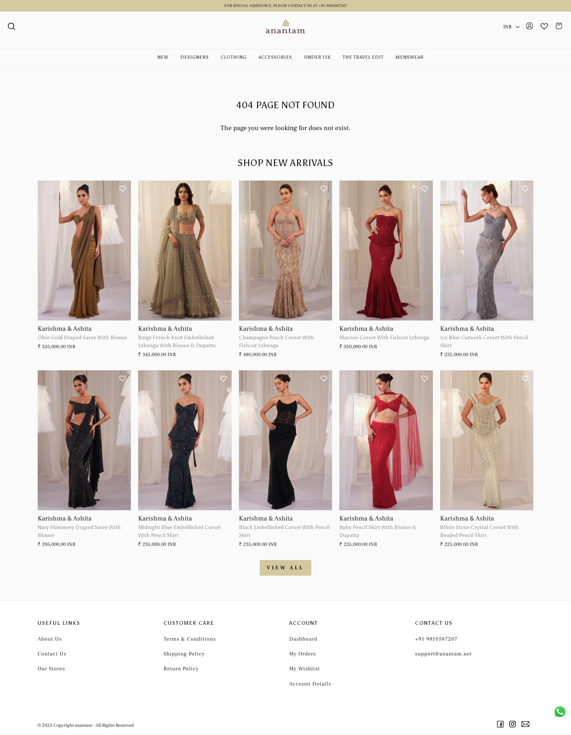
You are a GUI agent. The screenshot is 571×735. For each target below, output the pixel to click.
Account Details (310, 684)
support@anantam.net (443, 654)
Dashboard (303, 639)
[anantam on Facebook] (501, 724)
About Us (50, 639)
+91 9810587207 (436, 639)
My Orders (302, 654)
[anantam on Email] (526, 724)
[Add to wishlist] (122, 188)
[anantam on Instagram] (514, 724)
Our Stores (51, 668)
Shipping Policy (184, 654)
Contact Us (52, 654)
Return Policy (181, 668)
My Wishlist (304, 668)
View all (285, 567)
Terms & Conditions (190, 639)
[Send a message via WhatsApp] (560, 711)
